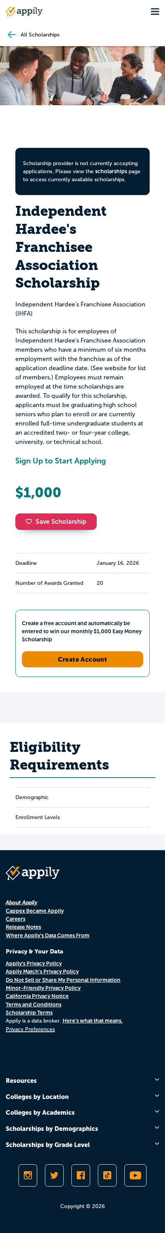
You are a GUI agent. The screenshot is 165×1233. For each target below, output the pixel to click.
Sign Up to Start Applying (60, 461)
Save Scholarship (61, 521)
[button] (31, 521)
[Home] (24, 12)
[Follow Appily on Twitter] (54, 1175)
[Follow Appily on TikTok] (107, 1175)
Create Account (82, 659)
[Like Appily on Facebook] (80, 1175)
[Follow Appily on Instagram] (27, 1175)
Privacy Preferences (30, 1029)
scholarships (111, 171)
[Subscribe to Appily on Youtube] (135, 1175)
